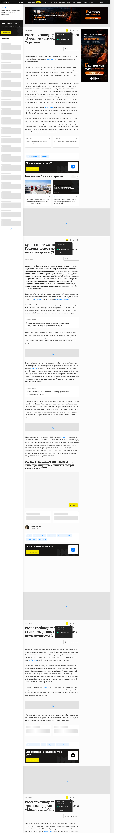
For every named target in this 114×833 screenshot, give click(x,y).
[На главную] (5, 2)
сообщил (33, 348)
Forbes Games (34, 2)
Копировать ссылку (72, 49)
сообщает (50, 59)
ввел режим (49, 108)
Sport (85, 2)
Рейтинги (45, 2)
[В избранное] (49, 138)
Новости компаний (59, 196)
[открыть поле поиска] (107, 2)
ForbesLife (28, 196)
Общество (29, 545)
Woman (79, 2)
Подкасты (62, 2)
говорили (63, 403)
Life (74, 2)
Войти (101, 2)
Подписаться (32, 169)
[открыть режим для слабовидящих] (67, 30)
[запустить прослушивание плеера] (70, 30)
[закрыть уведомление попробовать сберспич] (70, 35)
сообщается (32, 626)
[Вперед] (82, 141)
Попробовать (60, 43)
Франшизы (54, 2)
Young (91, 2)
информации (48, 797)
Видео (68, 2)
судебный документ (62, 294)
